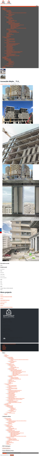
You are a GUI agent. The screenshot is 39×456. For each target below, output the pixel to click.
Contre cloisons (6, 40)
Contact (5, 414)
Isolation (7, 35)
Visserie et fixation (9, 21)
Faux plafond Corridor (9, 47)
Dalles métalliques (13, 27)
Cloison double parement (10, 39)
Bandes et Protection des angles (14, 32)
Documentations (7, 404)
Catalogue (4, 349)
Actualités (4, 348)
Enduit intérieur (8, 11)
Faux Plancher (8, 36)
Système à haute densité (10, 54)
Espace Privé (4, 453)
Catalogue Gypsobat (7, 58)
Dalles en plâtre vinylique (14, 26)
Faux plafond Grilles (9, 48)
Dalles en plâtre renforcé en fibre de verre (17, 24)
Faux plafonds (6, 42)
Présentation (6, 355)
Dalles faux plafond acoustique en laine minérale (18, 28)
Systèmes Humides (7, 59)
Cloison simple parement (10, 38)
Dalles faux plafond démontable (16, 370)
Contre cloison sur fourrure (13, 387)
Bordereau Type (11, 61)
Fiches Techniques (11, 62)
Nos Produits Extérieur (12, 421)
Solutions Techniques (7, 53)
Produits (10, 13)
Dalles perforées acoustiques (15, 25)
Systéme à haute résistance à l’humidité (12, 55)
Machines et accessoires (10, 14)
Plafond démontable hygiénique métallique (13, 52)
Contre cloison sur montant (10, 41)
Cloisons (5, 37)
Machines (12, 362)
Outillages (10, 379)
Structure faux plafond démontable (14, 23)
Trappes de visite (9, 33)
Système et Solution (7, 383)
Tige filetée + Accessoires (13, 31)
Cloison (10, 19)
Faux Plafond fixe (13, 366)
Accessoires (10, 15)
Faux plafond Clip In (9, 49)
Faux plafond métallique (8, 46)
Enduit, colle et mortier (10, 34)
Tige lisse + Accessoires (12, 30)
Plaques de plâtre (9, 17)
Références (4, 347)
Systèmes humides (7, 10)
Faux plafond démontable (13, 20)
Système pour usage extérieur (13, 400)
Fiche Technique (11, 64)
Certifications (13, 408)
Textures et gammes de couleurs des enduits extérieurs (17, 12)
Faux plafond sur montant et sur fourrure (13, 43)
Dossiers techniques (9, 66)
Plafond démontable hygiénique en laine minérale (14, 51)
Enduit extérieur (9, 63)
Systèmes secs (6, 16)
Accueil (3, 345)
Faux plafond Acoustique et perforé (12, 44)
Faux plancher (8, 444)
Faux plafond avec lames (13, 396)
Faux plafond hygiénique (8, 50)
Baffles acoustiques (9, 45)
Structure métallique (9, 18)
